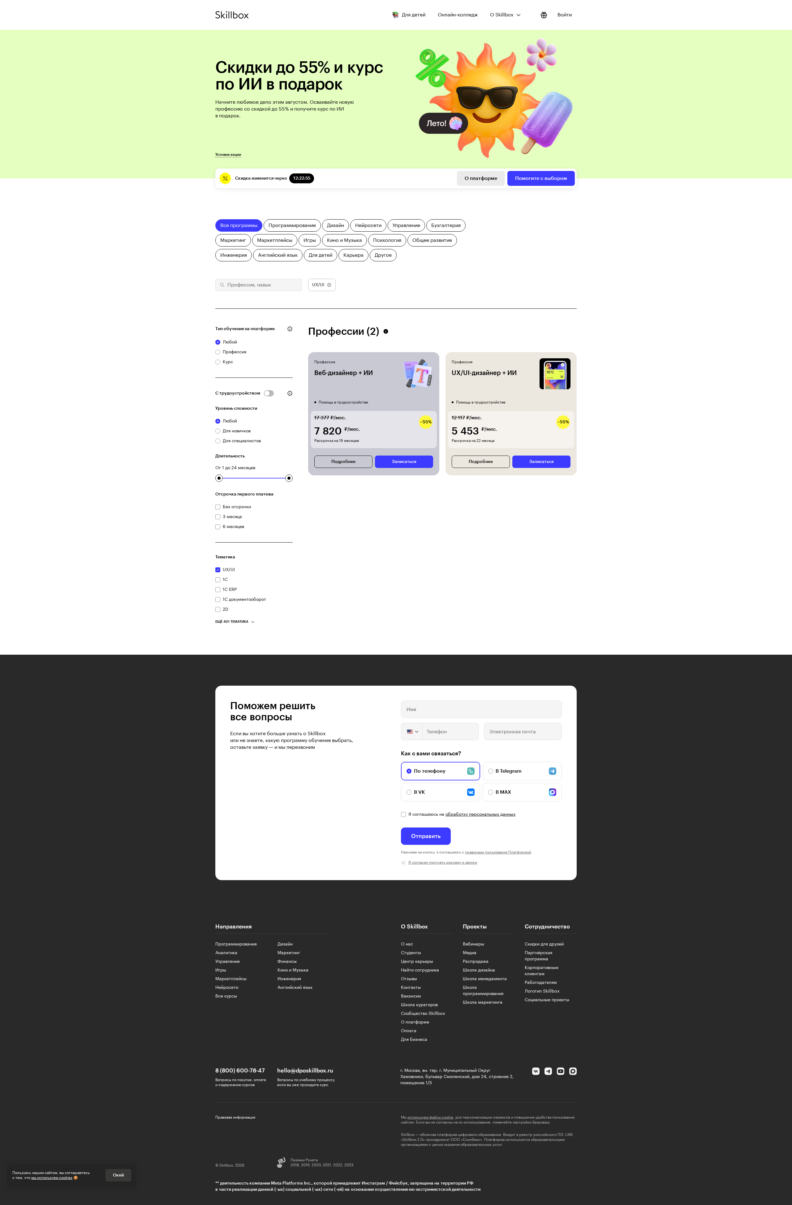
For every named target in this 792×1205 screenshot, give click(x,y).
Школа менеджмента (485, 979)
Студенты (411, 953)
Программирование (236, 944)
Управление (227, 961)
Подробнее (343, 462)
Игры (220, 970)
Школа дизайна (479, 970)
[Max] (573, 1071)
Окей (118, 1175)
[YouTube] (560, 1071)
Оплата (408, 1031)
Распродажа (476, 961)
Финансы (287, 961)
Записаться (404, 462)
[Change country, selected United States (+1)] (412, 731)
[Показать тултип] (290, 329)
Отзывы (409, 979)
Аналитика (226, 953)
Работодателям (541, 982)
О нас (407, 944)
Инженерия (289, 979)
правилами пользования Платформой (498, 852)
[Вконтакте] (536, 1071)
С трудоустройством (237, 393)
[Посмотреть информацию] (544, 15)
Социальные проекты (547, 1000)
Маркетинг (289, 953)
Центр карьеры (417, 961)
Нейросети (226, 987)
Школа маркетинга (482, 1002)
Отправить (426, 836)
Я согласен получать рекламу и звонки (442, 862)
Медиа (469, 953)
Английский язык (295, 987)
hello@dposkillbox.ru (305, 1070)
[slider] (219, 478)
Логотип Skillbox (542, 991)
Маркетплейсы (231, 979)
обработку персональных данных (480, 814)
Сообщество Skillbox (423, 1013)
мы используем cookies (51, 1178)
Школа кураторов (419, 1005)
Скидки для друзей (544, 944)
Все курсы (226, 996)
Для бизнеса (414, 1039)
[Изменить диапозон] (219, 478)
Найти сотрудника (420, 970)
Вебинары (473, 944)
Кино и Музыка (293, 970)
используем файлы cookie (430, 1117)
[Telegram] (548, 1071)
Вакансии (411, 996)
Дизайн (285, 944)
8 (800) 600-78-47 (240, 1070)
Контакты (411, 987)
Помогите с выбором (541, 178)
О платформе (481, 178)
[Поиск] (221, 285)
